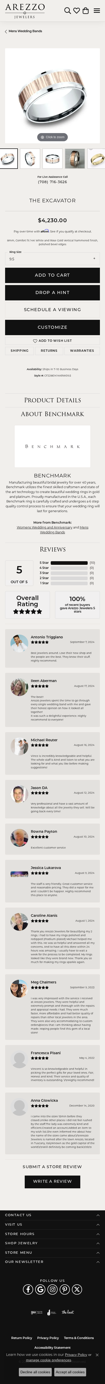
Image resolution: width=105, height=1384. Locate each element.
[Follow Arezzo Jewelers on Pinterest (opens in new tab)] (65, 1289)
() (92, 563)
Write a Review (52, 1182)
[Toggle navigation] (96, 10)
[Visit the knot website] (67, 1312)
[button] (67, 11)
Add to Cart (52, 275)
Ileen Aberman (44, 681)
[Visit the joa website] (51, 1312)
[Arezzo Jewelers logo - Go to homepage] (25, 10)
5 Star (44, 563)
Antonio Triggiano (47, 637)
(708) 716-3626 (52, 182)
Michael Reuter (44, 740)
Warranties (82, 351)
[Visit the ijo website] (36, 1312)
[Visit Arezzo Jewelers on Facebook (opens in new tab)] (28, 1289)
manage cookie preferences (48, 1360)
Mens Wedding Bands (25, 31)
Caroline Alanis (44, 916)
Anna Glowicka (44, 1100)
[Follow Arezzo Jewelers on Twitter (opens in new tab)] (77, 1289)
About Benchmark (52, 414)
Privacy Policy (48, 1338)
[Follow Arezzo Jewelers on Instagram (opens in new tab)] (52, 1289)
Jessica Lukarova (46, 868)
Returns (49, 351)
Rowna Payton (44, 832)
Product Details (52, 400)
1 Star (44, 583)
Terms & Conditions (79, 1338)
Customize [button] (52, 327)
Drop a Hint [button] (52, 293)
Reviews (53, 549)
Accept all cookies (70, 1372)
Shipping (19, 351)
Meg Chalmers (43, 982)
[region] (52, 95)
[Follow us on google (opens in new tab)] (40, 1289)
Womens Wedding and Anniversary (44, 527)
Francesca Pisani (46, 1053)
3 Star (44, 573)
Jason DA (39, 788)
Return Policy (21, 1338)
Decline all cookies (35, 1372)
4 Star (44, 568)
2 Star (44, 578)
